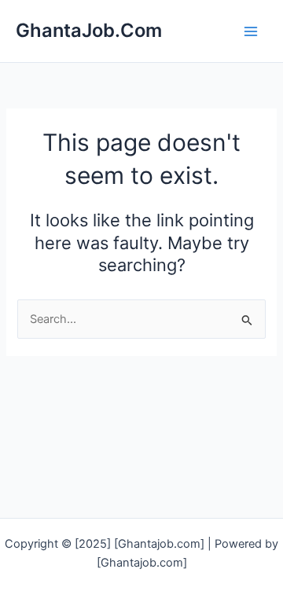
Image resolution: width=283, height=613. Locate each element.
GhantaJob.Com (89, 30)
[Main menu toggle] (250, 31)
